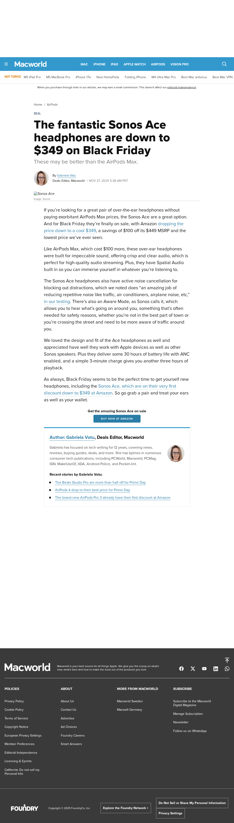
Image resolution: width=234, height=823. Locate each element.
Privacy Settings (170, 813)
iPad (114, 64)
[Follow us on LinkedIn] (215, 669)
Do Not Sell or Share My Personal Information (192, 803)
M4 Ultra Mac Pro (164, 77)
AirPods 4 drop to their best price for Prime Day (92, 489)
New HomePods (107, 77)
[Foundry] (24, 809)
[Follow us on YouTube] (204, 669)
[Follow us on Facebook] (181, 669)
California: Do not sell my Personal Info (22, 771)
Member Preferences (20, 744)
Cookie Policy (14, 709)
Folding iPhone (135, 77)
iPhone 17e (83, 77)
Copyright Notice (16, 726)
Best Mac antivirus (194, 77)
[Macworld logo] (27, 670)
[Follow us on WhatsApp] (227, 669)
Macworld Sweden (130, 701)
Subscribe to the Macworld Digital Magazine (192, 703)
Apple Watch (135, 64)
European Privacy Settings (23, 735)
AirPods (158, 64)
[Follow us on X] (193, 669)
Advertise (67, 718)
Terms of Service (16, 718)
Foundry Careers (73, 735)
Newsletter (181, 722)
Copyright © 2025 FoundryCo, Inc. (69, 808)
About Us (67, 701)
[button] (6, 64)
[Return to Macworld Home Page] (31, 64)
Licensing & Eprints (18, 761)
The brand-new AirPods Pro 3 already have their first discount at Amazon (112, 497)
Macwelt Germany (129, 709)
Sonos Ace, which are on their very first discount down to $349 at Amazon (110, 389)
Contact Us (68, 709)
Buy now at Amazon (117, 419)
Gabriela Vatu (66, 175)
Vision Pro (179, 64)
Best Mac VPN (223, 77)
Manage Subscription (188, 713)
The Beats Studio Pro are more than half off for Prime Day (100, 482)
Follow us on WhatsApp (190, 731)
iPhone (99, 64)
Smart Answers (71, 744)
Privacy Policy (14, 701)
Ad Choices (69, 726)
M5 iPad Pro (32, 77)
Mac (84, 64)
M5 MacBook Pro (58, 77)
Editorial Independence (21, 752)
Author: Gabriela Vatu (72, 437)
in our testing (57, 301)
